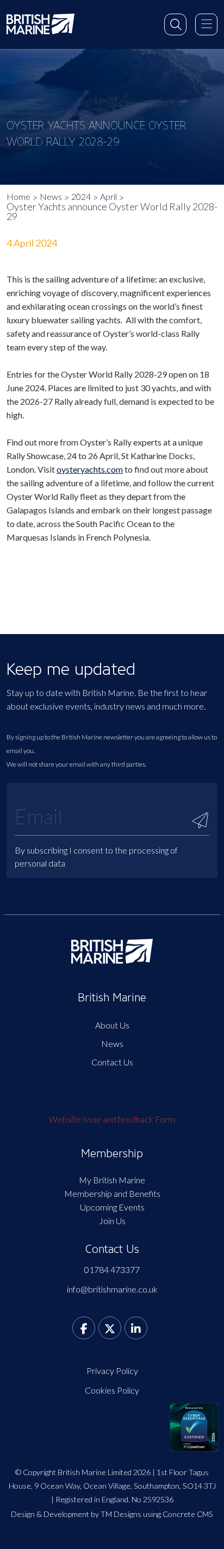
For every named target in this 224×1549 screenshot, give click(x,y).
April (108, 196)
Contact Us (112, 1062)
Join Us (112, 1220)
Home (18, 196)
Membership (112, 1153)
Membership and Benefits (112, 1193)
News (51, 196)
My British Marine (112, 1180)
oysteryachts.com (90, 469)
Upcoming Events (112, 1207)
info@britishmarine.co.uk (112, 1289)
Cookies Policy (112, 1390)
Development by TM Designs (92, 1514)
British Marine (112, 997)
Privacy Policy (112, 1370)
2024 (81, 196)
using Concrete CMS (178, 1514)
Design (23, 1514)
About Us (112, 1025)
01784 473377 (112, 1269)
